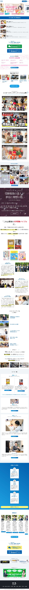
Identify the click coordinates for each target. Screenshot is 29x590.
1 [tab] (12, 15)
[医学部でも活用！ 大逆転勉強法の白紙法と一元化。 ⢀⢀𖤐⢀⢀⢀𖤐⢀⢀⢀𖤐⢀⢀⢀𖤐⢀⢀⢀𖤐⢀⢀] (14, 179)
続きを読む (14, 213)
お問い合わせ (23, 586)
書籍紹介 (15, 586)
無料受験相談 (24, 1)
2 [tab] (13, 15)
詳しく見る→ (8, 390)
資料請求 (26, 586)
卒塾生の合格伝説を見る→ (14, 67)
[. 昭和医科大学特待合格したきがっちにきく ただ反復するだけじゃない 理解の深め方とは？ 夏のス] (5, 179)
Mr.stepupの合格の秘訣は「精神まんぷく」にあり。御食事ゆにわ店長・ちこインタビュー (11, 143)
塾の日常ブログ (9, 586)
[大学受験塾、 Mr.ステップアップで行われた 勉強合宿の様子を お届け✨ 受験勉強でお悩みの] (24, 179)
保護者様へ (20, 586)
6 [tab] (16, 15)
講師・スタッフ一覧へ (14, 536)
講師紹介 (12, 586)
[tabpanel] (14, 9)
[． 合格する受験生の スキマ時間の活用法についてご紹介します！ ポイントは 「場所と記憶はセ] (5, 169)
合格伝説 (6, 586)
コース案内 (3, 586)
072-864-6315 (15, 42)
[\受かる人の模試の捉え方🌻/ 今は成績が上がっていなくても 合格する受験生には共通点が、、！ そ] (14, 169)
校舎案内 (17, 586)
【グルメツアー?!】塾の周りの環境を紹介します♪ (7, 127)
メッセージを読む (16, 532)
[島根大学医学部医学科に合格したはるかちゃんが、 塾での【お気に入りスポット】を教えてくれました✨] (24, 169)
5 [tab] (15, 15)
